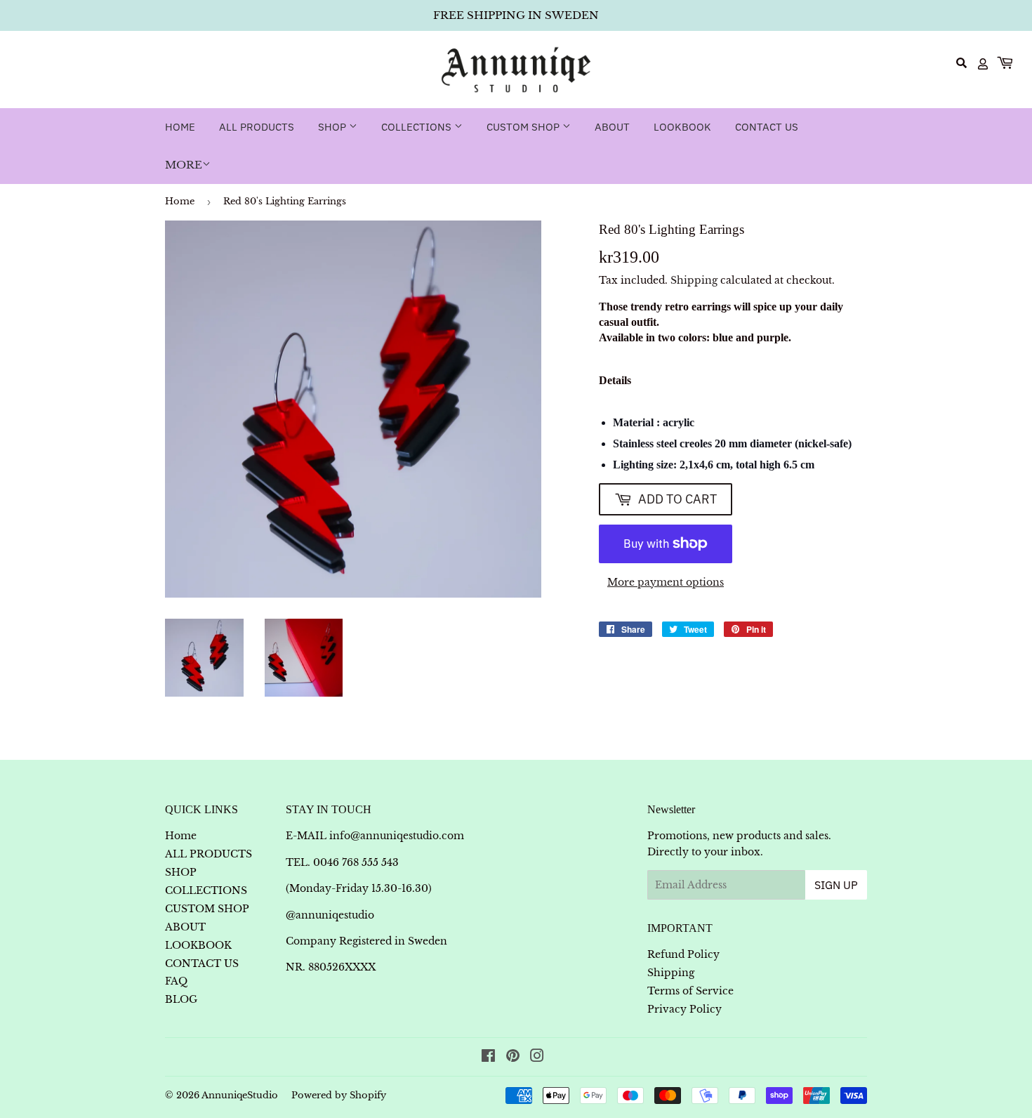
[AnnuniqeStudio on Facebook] (488, 1057)
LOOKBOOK (682, 126)
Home (180, 126)
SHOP (333, 126)
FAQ (176, 981)
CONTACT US (766, 126)
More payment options (665, 582)
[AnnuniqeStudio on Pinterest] (512, 1057)
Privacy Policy (684, 1009)
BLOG (181, 999)
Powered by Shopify (338, 1095)
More (183, 164)
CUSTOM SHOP (524, 126)
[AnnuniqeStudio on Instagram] (537, 1057)
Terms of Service (690, 991)
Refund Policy (683, 954)
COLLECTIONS (417, 126)
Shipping (693, 280)
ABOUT (612, 126)
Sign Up (836, 885)
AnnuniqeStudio (239, 1095)
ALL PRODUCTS (256, 126)
